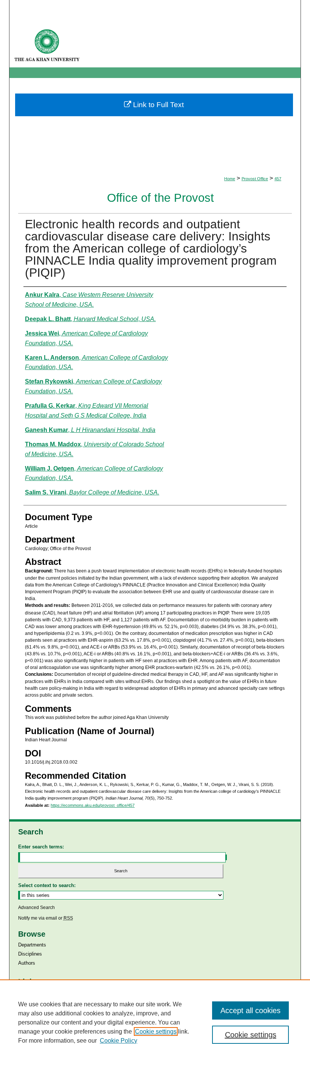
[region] (155, 1022)
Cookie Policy (118, 1040)
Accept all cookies (250, 1010)
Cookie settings (156, 1031)
